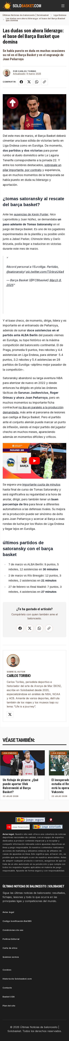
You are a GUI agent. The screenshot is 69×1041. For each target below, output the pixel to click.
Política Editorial (11, 939)
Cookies (7, 970)
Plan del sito (9, 1005)
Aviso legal (8, 912)
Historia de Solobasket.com (17, 979)
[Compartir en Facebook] (21, 82)
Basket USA (9, 997)
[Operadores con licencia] (48, 827)
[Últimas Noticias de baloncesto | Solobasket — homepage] (22, 5)
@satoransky (15, 271)
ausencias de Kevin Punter (31, 214)
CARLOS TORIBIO (27, 71)
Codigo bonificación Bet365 (17, 921)
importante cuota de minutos (41, 484)
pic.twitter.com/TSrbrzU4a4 (45, 271)
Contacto (7, 988)
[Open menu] (62, 5)
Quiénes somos (11, 957)
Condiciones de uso (13, 930)
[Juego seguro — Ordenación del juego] (30, 819)
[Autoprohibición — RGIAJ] (50, 819)
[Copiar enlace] (44, 82)
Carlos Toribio (18, 675)
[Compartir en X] (29, 82)
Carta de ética (10, 948)
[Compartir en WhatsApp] (37, 82)
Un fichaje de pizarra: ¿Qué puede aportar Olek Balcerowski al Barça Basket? (20, 786)
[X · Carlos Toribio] (10, 714)
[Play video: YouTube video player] (34, 461)
